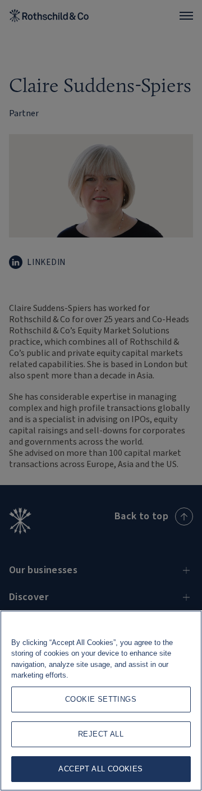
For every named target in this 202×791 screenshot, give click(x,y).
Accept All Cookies (100, 769)
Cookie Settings (100, 699)
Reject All (100, 734)
